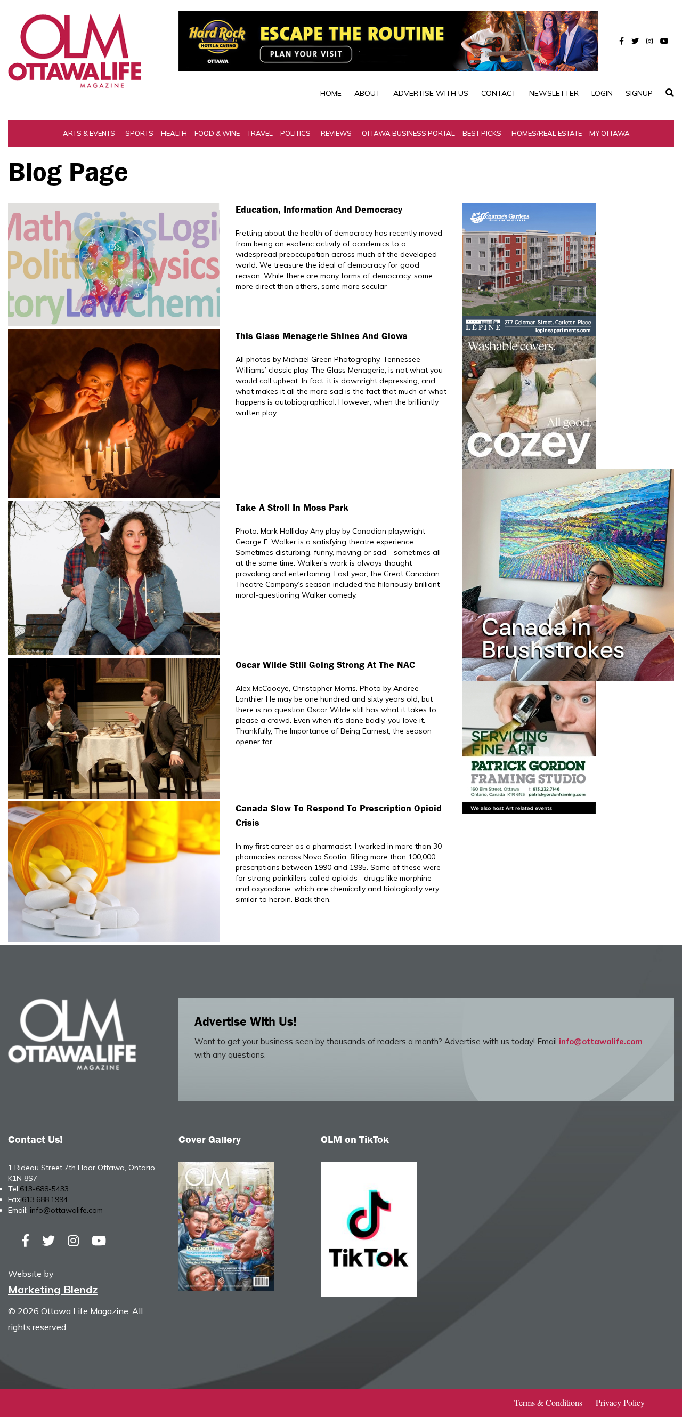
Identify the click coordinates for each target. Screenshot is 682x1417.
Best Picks (481, 133)
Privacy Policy (620, 1402)
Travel (260, 133)
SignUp (639, 93)
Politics (295, 133)
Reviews (336, 133)
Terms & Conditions (548, 1402)
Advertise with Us (430, 93)
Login (602, 93)
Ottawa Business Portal (408, 133)
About (367, 93)
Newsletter (554, 93)
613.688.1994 (45, 1199)
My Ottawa (609, 133)
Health (174, 133)
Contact (498, 93)
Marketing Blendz (53, 1289)
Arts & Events (89, 133)
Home (331, 93)
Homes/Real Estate (547, 133)
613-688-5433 (44, 1189)
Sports (139, 133)
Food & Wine (217, 133)
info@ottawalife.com (601, 1041)
